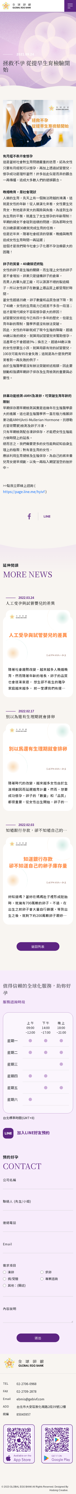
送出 (38, 1337)
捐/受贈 (12, 1278)
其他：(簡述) (16, 1285)
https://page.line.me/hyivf (24, 491)
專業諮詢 (51, 1278)
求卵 (47, 1272)
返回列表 (38, 946)
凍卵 (10, 1272)
